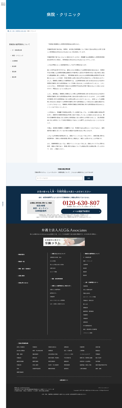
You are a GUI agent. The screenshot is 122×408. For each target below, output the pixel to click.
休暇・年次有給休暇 (38, 350)
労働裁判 (85, 318)
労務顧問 (52, 296)
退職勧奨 (85, 307)
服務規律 (66, 361)
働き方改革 (98, 357)
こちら (83, 217)
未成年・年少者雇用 (53, 365)
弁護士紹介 (53, 268)
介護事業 (15, 61)
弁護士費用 (21, 275)
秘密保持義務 (20, 361)
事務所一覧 (21, 261)
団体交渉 (35, 357)
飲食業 (14, 66)
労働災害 (19, 365)
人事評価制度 (83, 368)
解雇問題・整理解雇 (88, 311)
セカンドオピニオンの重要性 (57, 300)
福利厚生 (66, 368)
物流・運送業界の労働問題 (90, 329)
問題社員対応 (86, 293)
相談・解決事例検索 (57, 278)
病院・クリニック (17, 55)
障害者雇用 (67, 365)
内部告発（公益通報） (85, 361)
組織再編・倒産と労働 (85, 365)
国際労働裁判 (20, 372)
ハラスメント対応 (68, 354)
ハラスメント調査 (87, 333)
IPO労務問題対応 (87, 325)
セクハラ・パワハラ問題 (89, 296)
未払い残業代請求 (87, 289)
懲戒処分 (98, 350)
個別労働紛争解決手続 (101, 365)
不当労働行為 (67, 357)
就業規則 (85, 322)
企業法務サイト (64, 380)
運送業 (14, 71)
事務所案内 (21, 254)
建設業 (14, 77)
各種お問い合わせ (23, 282)
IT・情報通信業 (17, 50)
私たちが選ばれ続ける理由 (57, 264)
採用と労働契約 (21, 347)
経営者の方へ (53, 293)
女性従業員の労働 (52, 354)
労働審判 (85, 315)
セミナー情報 (53, 271)
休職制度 (50, 350)
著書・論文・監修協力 (24, 268)
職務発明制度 (51, 368)
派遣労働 (98, 347)
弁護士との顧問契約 (55, 289)
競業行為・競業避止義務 (86, 357)
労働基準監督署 (37, 368)
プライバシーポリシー (103, 387)
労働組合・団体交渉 (88, 300)
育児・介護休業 (68, 350)
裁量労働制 (35, 361)
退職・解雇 (19, 354)
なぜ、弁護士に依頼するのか (57, 304)
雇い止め (85, 304)
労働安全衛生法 (52, 347)
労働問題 (85, 286)
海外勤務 (98, 361)
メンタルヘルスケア (85, 354)
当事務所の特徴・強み (55, 257)
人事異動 (82, 350)
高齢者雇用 (35, 354)
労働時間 (82, 347)
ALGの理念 (53, 261)
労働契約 (35, 347)
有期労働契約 (51, 361)
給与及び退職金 (21, 350)
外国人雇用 (35, 365)
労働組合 (19, 357)
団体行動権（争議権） (54, 357)
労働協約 (98, 354)
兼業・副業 (98, 368)
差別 (18, 368)
